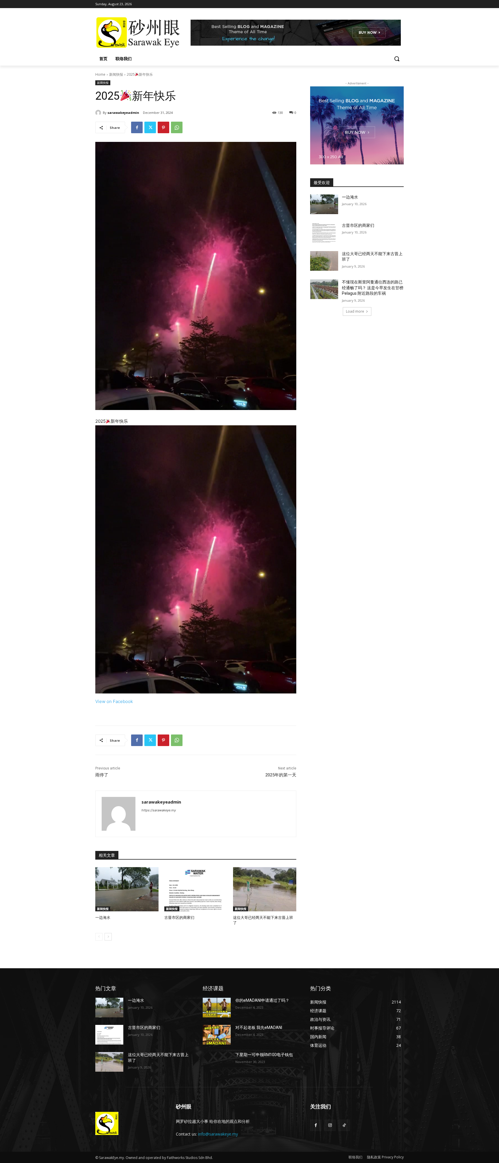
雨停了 (101, 775)
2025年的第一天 (280, 775)
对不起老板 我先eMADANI (258, 1027)
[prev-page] (99, 937)
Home (100, 74)
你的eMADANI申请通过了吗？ (262, 1000)
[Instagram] (330, 1125)
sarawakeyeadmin (123, 112)
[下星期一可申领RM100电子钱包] (217, 1062)
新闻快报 (116, 74)
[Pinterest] (163, 127)
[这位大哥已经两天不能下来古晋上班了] (264, 889)
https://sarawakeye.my (158, 810)
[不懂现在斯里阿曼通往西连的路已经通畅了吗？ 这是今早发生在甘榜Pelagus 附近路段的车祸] (324, 289)
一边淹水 (102, 917)
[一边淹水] (127, 889)
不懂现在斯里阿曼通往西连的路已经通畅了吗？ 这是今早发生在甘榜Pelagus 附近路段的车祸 (372, 288)
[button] (397, 59)
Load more (355, 311)
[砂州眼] (141, 32)
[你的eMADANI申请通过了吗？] (217, 1007)
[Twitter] (150, 127)
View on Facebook (114, 701)
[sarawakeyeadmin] (99, 113)
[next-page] (108, 937)
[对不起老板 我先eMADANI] (217, 1035)
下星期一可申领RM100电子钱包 (264, 1054)
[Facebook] (137, 127)
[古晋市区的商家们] (196, 889)
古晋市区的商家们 (179, 917)
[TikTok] (344, 1125)
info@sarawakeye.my (218, 1134)
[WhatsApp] (177, 127)
